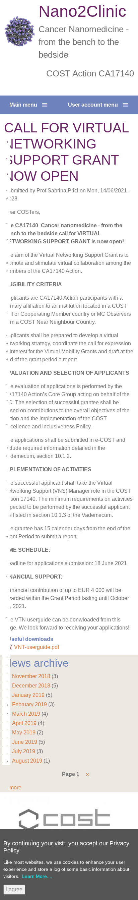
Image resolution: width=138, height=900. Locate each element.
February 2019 (29, 704)
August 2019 (27, 761)
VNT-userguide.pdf (36, 647)
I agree (14, 889)
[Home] (19, 31)
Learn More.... (37, 876)
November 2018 (31, 676)
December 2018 (31, 685)
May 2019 (24, 732)
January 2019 (28, 695)
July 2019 (23, 751)
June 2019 (24, 742)
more (15, 787)
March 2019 (26, 714)
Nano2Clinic (82, 11)
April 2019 (24, 723)
